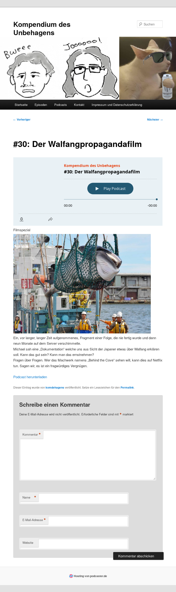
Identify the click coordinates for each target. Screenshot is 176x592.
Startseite (21, 104)
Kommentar (31, 434)
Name (29, 497)
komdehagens (55, 387)
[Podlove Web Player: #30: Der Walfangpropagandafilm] (87, 191)
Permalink (127, 387)
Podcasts (60, 104)
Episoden (41, 104)
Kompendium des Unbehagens (42, 28)
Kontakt (79, 104)
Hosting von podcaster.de (90, 576)
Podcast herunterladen (30, 376)
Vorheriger (21, 119)
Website (27, 542)
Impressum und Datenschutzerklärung (117, 104)
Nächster (155, 119)
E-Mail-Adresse (34, 520)
